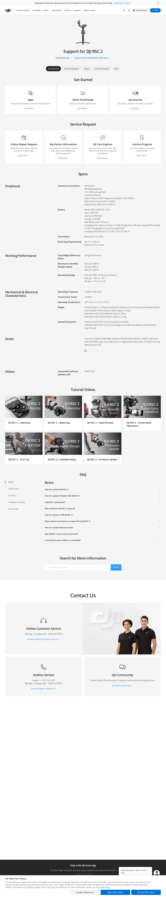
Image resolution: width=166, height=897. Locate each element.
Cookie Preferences (67, 885)
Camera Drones (22, 10)
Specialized (56, 10)
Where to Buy (89, 10)
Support (77, 10)
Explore (68, 10)
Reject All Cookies (115, 892)
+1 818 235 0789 (47, 680)
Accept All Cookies (146, 892)
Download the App (121, 3)
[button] (157, 873)
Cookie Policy (104, 887)
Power (46, 10)
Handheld (36, 10)
